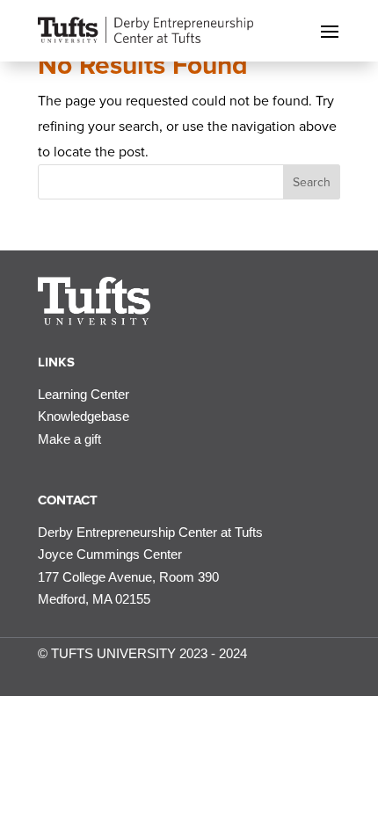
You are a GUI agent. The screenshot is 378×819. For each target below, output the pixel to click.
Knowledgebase (83, 416)
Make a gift (69, 438)
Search (312, 182)
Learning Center (83, 394)
